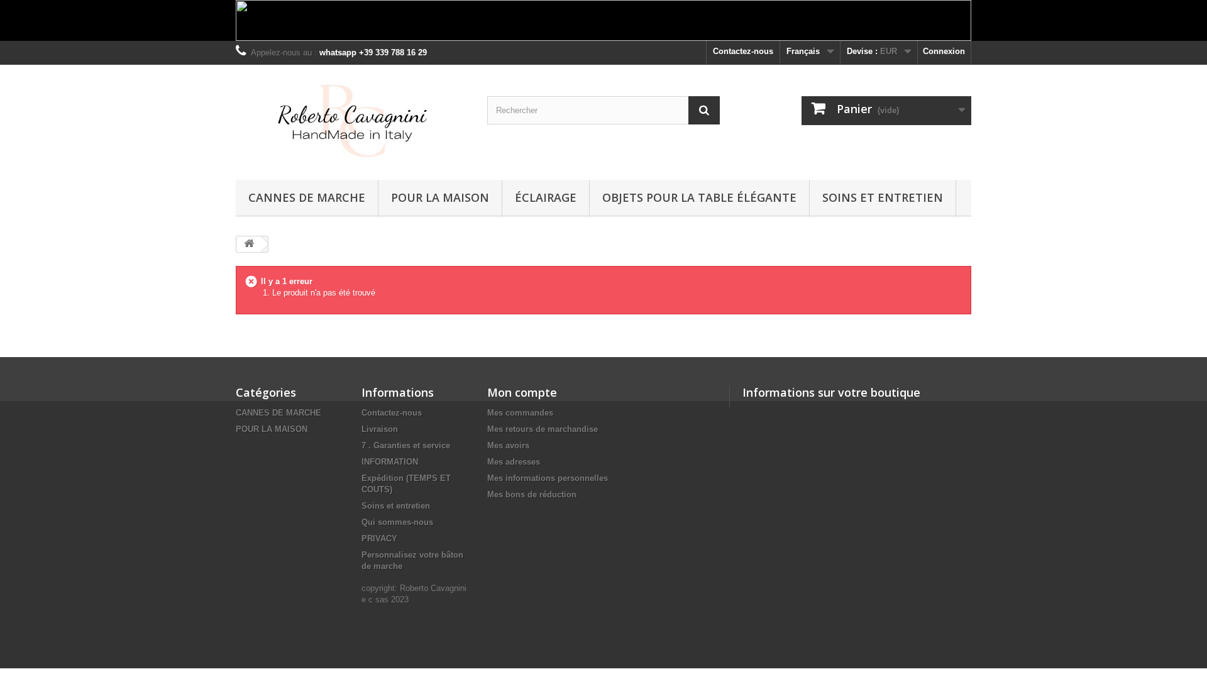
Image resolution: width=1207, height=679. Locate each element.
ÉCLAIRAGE (545, 197)
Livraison (379, 429)
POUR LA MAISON (440, 197)
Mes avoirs (508, 445)
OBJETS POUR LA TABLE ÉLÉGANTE (699, 197)
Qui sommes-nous (397, 522)
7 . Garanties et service (405, 445)
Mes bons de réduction (531, 494)
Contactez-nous (743, 51)
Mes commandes (520, 412)
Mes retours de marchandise (542, 429)
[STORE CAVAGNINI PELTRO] (352, 119)
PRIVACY (379, 538)
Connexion (944, 51)
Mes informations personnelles (547, 478)
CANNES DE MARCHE (306, 197)
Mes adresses (513, 461)
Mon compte (522, 392)
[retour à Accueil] (249, 244)
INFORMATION (389, 461)
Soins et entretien (882, 197)
